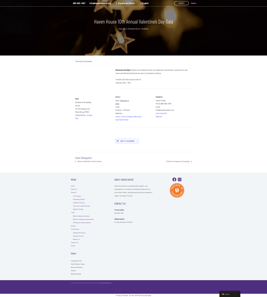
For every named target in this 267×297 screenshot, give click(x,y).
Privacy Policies (154, 287)
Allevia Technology (105, 283)
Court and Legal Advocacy (81, 206)
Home (73, 186)
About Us (74, 189)
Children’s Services (79, 203)
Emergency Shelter (79, 199)
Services (73, 192)
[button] (181, 3)
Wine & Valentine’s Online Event (89, 161)
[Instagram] (180, 179)
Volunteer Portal (78, 236)
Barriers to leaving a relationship (83, 219)
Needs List (76, 239)
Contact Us (74, 242)
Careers (193, 3)
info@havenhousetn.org (100, 3)
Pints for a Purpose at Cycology (178, 161)
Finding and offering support (82, 222)
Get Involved (75, 229)
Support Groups (78, 209)
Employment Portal (79, 233)
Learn (73, 212)
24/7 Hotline (77, 196)
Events (73, 246)
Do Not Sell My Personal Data (173, 287)
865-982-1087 (79, 3)
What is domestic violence (81, 216)
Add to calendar (127, 141)
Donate (73, 226)
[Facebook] (174, 179)
